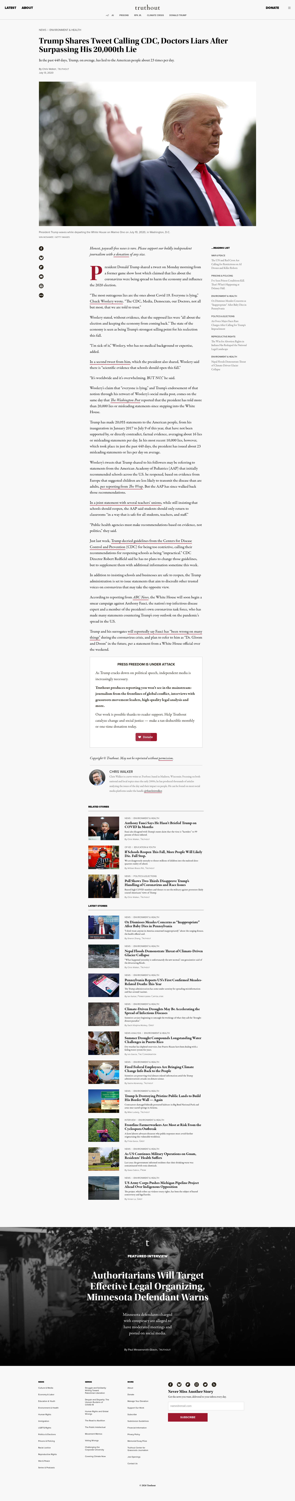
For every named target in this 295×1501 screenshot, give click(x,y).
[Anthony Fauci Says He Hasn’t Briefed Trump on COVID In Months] (103, 828)
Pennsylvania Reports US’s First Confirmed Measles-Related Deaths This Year (163, 982)
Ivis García (132, 1054)
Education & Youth (145, 847)
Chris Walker (49, 69)
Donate (272, 7)
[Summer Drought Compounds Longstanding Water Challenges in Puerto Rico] (103, 1043)
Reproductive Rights (47, 1454)
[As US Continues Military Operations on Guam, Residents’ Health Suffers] (103, 1159)
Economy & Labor (46, 1394)
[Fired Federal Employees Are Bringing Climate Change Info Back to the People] (103, 1072)
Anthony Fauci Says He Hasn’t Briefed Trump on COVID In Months (160, 825)
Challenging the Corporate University (94, 1448)
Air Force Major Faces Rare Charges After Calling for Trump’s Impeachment (228, 325)
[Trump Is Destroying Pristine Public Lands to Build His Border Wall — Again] (103, 1101)
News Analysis (133, 1033)
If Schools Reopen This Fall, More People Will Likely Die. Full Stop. (163, 854)
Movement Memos (93, 1433)
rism (143, 1170)
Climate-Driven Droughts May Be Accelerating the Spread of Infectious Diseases (162, 1011)
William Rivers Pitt (136, 868)
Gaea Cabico (133, 1170)
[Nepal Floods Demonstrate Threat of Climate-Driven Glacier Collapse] (103, 956)
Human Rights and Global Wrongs (96, 1412)
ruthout (63, 69)
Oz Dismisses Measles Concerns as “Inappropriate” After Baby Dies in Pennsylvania (228, 305)
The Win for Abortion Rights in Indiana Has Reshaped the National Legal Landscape (229, 345)
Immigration (43, 1421)
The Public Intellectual (95, 1427)
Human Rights (44, 1414)
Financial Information (137, 1427)
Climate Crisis (155, 15)
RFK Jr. (138, 15)
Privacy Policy (134, 1434)
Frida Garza (133, 1141)
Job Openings (134, 1456)
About (27, 7)
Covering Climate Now (95, 1456)
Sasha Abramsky (135, 1083)
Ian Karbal (132, 996)
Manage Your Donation (138, 1401)
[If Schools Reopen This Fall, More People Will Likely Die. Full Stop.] (103, 857)
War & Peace (44, 1460)
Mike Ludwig (133, 1112)
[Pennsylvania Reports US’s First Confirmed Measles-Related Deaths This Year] (103, 985)
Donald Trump (177, 15)
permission (166, 758)
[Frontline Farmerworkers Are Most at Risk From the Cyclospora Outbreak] (103, 1130)
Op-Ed (128, 847)
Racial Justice (44, 1447)
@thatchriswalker (153, 791)
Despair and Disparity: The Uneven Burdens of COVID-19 (97, 1402)
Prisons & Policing (46, 1440)
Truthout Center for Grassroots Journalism (138, 1449)
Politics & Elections (145, 876)
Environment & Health (65, 30)
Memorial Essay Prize (137, 1440)
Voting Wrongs (92, 1440)
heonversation (147, 1054)
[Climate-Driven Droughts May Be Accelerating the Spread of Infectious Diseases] (103, 1014)
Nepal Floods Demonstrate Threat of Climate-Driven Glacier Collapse (228, 365)
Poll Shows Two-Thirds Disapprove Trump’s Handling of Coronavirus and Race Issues (157, 882)
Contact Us (133, 1463)
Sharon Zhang (134, 938)
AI (113, 15)
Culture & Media (45, 1387)
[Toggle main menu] (287, 8)
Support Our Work (136, 1407)
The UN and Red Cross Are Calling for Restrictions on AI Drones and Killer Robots (226, 264)
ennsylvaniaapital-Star (150, 996)
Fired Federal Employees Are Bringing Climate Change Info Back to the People (159, 1069)
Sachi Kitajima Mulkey (137, 1025)
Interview (130, 1119)
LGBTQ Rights (44, 1427)
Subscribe (132, 1414)
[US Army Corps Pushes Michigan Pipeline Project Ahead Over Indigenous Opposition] (103, 1188)
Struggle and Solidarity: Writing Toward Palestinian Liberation (95, 1390)
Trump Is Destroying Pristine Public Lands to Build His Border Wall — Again (163, 1097)
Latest (10, 7)
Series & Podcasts (46, 1467)
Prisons (124, 15)
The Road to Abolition (95, 1420)
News (42, 30)
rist (151, 1025)
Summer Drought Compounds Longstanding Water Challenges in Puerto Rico (163, 1040)
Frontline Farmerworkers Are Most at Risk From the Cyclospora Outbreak (163, 1126)
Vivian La (132, 1199)
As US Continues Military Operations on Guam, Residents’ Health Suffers (160, 1155)
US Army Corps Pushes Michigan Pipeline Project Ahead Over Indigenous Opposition (162, 1184)
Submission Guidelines (138, 1421)
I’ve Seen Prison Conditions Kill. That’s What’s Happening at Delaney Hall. (228, 284)
